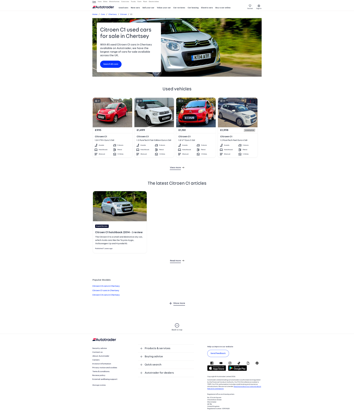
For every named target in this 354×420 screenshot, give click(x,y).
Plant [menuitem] (145, 1)
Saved (250, 8)
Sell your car (148, 8)
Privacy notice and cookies (104, 368)
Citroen (123, 14)
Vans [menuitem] (100, 1)
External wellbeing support (104, 379)
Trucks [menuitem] (133, 1)
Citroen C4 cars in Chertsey (106, 295)
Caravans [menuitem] (125, 1)
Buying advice (154, 356)
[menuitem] (123, 8)
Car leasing (193, 8)
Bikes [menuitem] (105, 1)
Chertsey (112, 14)
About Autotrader (100, 356)
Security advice (99, 348)
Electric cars (207, 8)
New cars (135, 8)
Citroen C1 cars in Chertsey (105, 290)
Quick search (153, 364)
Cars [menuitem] (94, 1)
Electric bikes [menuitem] (154, 1)
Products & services (157, 348)
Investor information (101, 364)
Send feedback (218, 353)
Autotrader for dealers (159, 373)
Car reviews (179, 8)
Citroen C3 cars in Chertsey (106, 286)
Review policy (98, 375)
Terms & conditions (101, 372)
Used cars (123, 8)
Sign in (258, 8)
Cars (103, 14)
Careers (96, 360)
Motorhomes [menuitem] (114, 1)
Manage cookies (99, 385)
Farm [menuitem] (139, 1)
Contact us (97, 352)
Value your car (164, 8)
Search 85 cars (110, 64)
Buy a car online (223, 8)
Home (94, 14)
